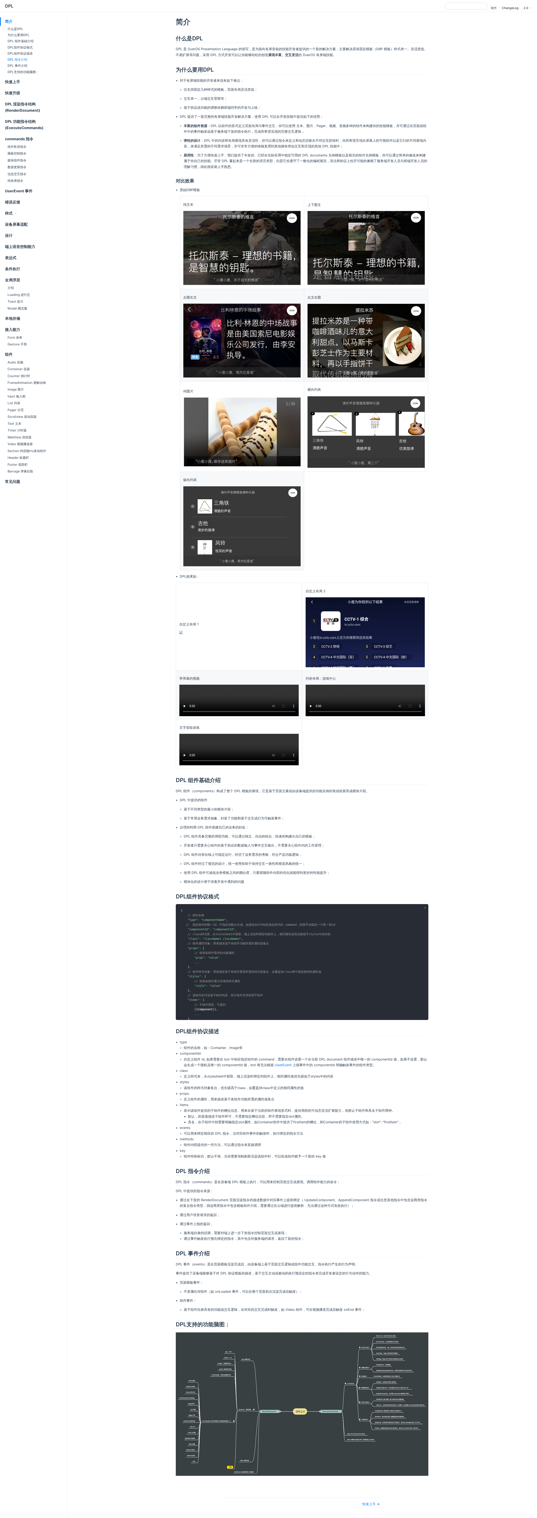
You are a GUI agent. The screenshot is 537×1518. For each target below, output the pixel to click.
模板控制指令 (17, 153)
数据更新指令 (17, 167)
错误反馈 (12, 202)
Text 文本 (14, 424)
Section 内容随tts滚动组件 (27, 451)
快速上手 (12, 82)
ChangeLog (510, 8)
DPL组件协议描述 (20, 53)
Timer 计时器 (17, 430)
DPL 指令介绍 (17, 60)
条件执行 (12, 269)
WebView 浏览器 (19, 437)
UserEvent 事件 (19, 191)
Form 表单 (15, 338)
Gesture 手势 (17, 344)
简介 (9, 21)
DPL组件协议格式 (20, 47)
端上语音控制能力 (20, 246)
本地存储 (12, 318)
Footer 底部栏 (18, 465)
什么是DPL (15, 29)
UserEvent (283, 1065)
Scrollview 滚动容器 (22, 417)
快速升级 (12, 93)
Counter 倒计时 (19, 376)
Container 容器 (19, 369)
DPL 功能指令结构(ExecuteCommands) (24, 124)
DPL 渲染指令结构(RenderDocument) (22, 107)
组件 (494, 8)
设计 (9, 235)
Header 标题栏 (18, 458)
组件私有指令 (17, 147)
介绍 (11, 288)
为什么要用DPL (19, 35)
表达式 (10, 258)
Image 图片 (16, 389)
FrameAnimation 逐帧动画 (27, 383)
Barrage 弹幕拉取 (20, 471)
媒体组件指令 (17, 160)
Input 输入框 (17, 396)
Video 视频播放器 (20, 444)
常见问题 (12, 481)
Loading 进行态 (19, 295)
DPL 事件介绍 (17, 66)
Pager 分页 (16, 410)
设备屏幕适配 (16, 224)
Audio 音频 (15, 362)
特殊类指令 (15, 181)
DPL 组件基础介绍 (21, 41)
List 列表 (14, 403)
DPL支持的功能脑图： (23, 72)
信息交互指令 (17, 174)
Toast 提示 (15, 301)
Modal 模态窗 (17, 308)
